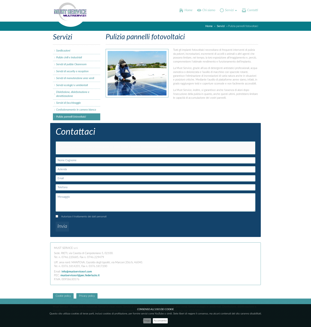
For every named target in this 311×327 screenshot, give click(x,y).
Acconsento (160, 320)
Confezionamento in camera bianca (76, 109)
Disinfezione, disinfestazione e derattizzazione (72, 94)
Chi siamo (208, 10)
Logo (71, 14)
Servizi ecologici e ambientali (72, 85)
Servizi (229, 10)
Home (188, 10)
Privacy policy (87, 296)
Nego (147, 320)
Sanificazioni (63, 50)
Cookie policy (63, 296)
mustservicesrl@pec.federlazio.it (80, 275)
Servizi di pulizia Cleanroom (71, 64)
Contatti (252, 10)
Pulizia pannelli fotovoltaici (71, 116)
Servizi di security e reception (72, 71)
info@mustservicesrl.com (77, 271)
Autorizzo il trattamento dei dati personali (84, 216)
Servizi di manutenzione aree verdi (75, 78)
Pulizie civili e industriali (69, 57)
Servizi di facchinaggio (68, 103)
